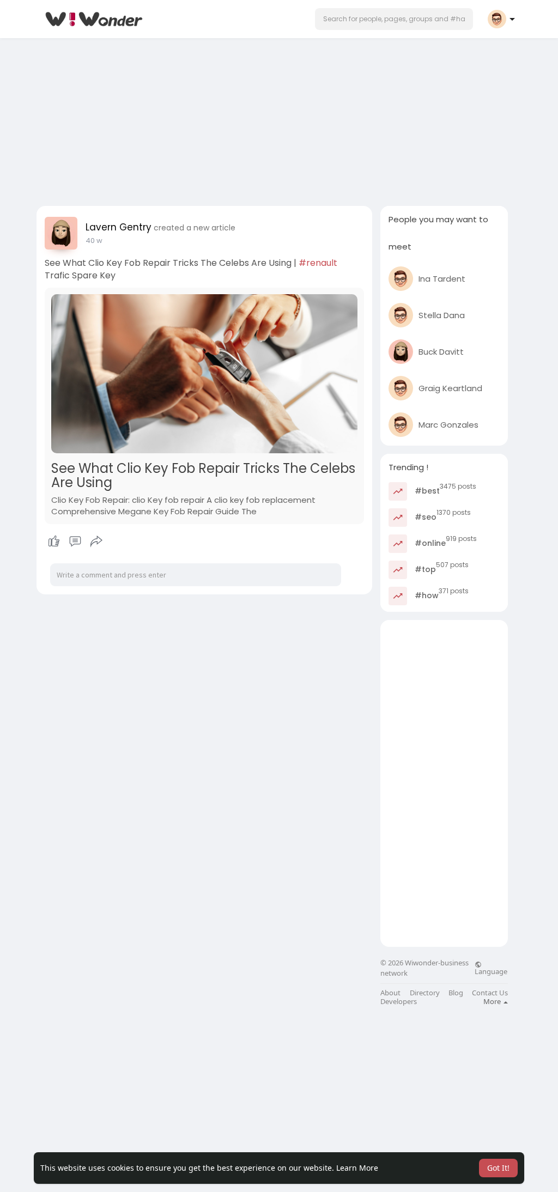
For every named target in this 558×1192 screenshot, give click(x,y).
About (390, 992)
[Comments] (75, 541)
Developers (398, 1001)
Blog (455, 992)
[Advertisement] (279, 118)
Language (491, 970)
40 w (94, 240)
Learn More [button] (357, 1168)
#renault (318, 263)
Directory (425, 992)
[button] (394, 19)
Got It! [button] (498, 1168)
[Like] (75, 541)
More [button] (492, 1001)
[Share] (96, 541)
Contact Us (490, 992)
